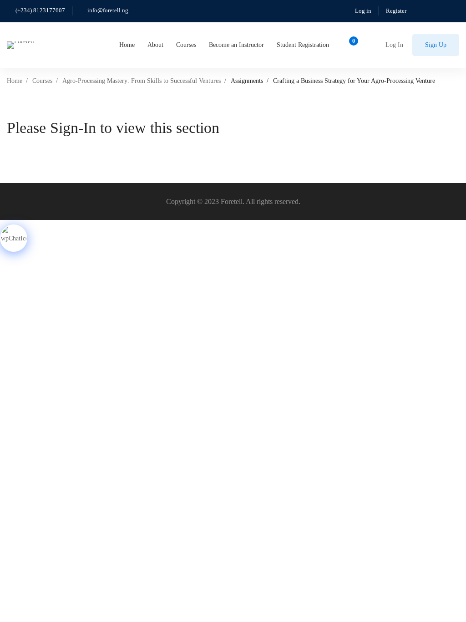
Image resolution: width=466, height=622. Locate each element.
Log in (363, 10)
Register (396, 10)
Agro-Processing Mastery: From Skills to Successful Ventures (141, 80)
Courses (42, 80)
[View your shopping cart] (351, 45)
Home (14, 80)
